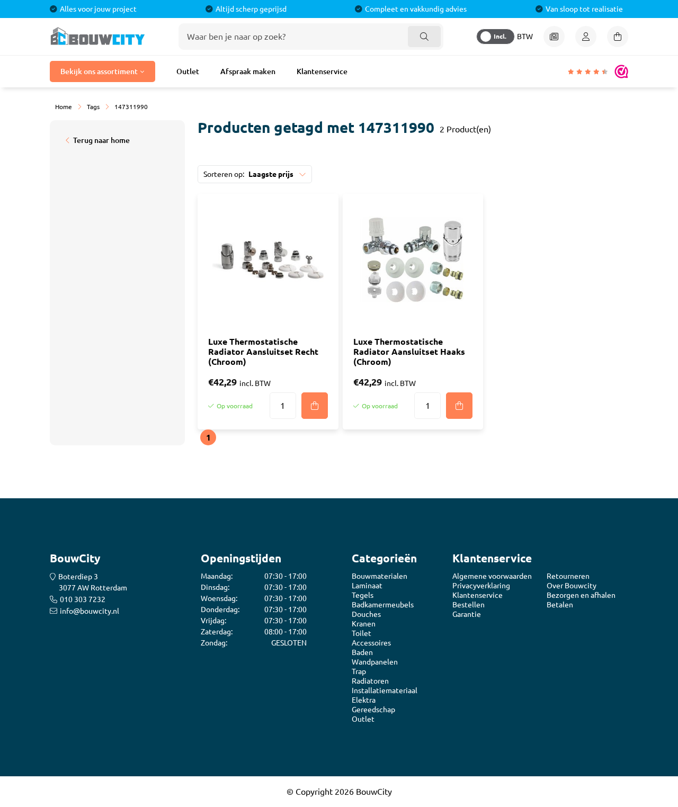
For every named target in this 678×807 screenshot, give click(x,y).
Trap (359, 671)
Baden (362, 652)
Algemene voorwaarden (492, 576)
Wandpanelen (375, 662)
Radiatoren (370, 681)
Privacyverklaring (481, 585)
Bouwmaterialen (379, 576)
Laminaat (367, 585)
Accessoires (371, 643)
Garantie (466, 614)
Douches (366, 614)
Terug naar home (101, 140)
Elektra (364, 700)
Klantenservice (322, 71)
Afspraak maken (247, 71)
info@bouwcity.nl (89, 611)
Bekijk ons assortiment (99, 71)
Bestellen (468, 604)
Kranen (364, 624)
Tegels (362, 595)
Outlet (187, 71)
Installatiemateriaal (384, 690)
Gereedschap (373, 709)
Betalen (560, 604)
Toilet (361, 633)
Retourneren (568, 576)
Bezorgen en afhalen (581, 595)
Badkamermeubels (383, 604)
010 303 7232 (82, 599)
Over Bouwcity (571, 585)
